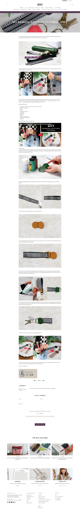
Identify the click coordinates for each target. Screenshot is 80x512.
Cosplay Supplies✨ (49, 7)
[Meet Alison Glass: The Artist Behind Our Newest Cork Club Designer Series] (62, 449)
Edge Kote (22, 118)
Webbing (38, 9)
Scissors (21, 110)
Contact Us (28, 499)
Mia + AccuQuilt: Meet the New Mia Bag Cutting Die (40, 457)
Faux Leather (28, 106)
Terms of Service (49, 416)
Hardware (23, 9)
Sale (26, 7)
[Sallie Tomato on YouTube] (11, 502)
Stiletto (21, 115)
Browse (17, 485)
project (21, 99)
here (46, 37)
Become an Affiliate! (42, 496)
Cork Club (37, 7)
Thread (26, 111)
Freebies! (22, 7)
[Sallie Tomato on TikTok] (14, 502)
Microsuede (33, 106)
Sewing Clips (22, 112)
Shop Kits (40, 485)
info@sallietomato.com (30, 496)
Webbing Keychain (38, 332)
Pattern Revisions (29, 502)
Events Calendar (57, 498)
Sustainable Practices (42, 498)
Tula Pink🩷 (57, 7)
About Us (40, 495)
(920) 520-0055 (28, 495)
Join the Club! (62, 485)
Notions (60, 9)
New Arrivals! (17, 9)
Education (31, 7)
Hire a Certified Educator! (59, 496)
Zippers (29, 9)
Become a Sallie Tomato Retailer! (44, 501)
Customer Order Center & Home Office (45, 499)
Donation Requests (58, 499)
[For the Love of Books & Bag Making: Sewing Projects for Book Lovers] (17, 449)
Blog (56, 495)
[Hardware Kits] (40, 474)
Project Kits (54, 9)
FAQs (27, 501)
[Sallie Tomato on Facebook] (9, 502)
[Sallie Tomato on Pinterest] (13, 502)
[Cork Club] (62, 474)
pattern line (29, 69)
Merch (65, 9)
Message (21, 403)
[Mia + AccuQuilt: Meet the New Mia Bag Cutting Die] (40, 449)
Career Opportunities (42, 502)
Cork (25, 106)
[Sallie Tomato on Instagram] (7, 502)
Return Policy (28, 498)
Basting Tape (22, 113)
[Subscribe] (20, 499)
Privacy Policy (44, 416)
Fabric (33, 9)
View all (40, 440)
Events (42, 7)
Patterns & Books (45, 9)
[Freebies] (17, 474)
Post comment (40, 413)
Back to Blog (40, 424)
